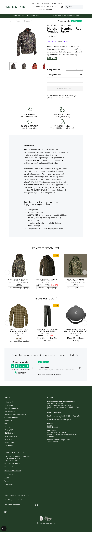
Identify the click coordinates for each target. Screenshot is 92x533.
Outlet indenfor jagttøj (12, 470)
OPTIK (60, 3)
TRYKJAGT (8, 439)
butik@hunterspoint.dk (65, 420)
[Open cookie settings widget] (3, 528)
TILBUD (56, 7)
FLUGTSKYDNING (10, 436)
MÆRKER (50, 7)
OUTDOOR (36, 7)
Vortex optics (9, 467)
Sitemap (7, 427)
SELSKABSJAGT (9, 433)
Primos (6, 478)
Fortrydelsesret (10, 411)
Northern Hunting (23, 21)
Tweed (6, 481)
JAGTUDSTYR (45, 3)
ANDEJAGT (8, 445)
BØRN (43, 7)
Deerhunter (8, 474)
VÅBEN (54, 3)
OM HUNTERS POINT (45, 10)
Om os (6, 424)
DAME (38, 3)
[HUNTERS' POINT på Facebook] (10, 512)
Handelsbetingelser (11, 408)
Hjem (11, 21)
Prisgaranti (8, 402)
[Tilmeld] (36, 505)
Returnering (8, 405)
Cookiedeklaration (11, 418)
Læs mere (52, 58)
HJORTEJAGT (9, 442)
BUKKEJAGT (8, 430)
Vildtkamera (8, 485)
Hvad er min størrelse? (74, 70)
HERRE (32, 3)
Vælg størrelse (53, 70)
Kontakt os (8, 421)
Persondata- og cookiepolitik (15, 414)
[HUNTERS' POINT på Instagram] (5, 512)
